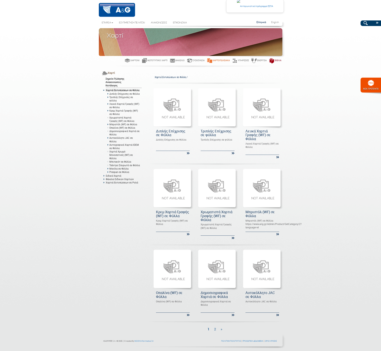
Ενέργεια (262, 60)
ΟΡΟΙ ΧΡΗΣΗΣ (271, 341)
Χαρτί (111, 73)
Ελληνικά (261, 22)
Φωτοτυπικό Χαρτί (157, 60)
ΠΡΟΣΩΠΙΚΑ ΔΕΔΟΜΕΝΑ (253, 341)
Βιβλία (278, 60)
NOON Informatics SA (144, 341)
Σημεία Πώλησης (115, 78)
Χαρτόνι (135, 60)
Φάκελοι (180, 60)
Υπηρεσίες (243, 60)
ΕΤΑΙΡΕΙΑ (106, 23)
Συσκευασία (198, 60)
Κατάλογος (111, 85)
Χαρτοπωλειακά (221, 60)
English (275, 22)
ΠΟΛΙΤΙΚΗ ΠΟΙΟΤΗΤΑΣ (231, 341)
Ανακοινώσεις (113, 82)
